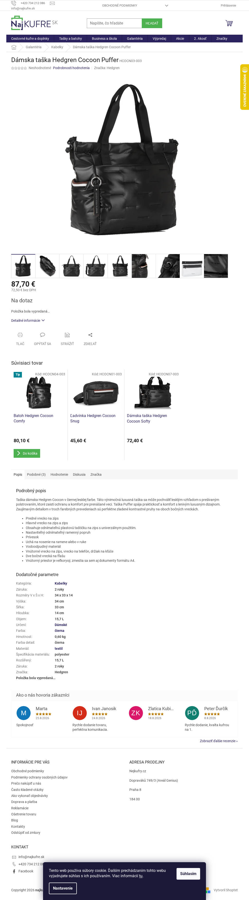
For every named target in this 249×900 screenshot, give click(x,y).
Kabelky (61, 583)
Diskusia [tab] (79, 474)
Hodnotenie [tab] (59, 474)
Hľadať (152, 23)
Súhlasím (188, 873)
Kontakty (18, 826)
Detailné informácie (25, 320)
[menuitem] (30, 38)
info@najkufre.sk (31, 857)
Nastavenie (63, 888)
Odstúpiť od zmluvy (25, 833)
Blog (14, 820)
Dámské (61, 625)
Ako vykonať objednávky (29, 796)
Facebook (25, 871)
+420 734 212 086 (32, 864)
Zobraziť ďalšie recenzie (217, 741)
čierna (59, 631)
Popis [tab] (18, 474)
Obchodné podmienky (119, 5)
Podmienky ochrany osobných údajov (39, 777)
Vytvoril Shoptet (226, 890)
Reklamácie (19, 808)
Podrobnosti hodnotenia (71, 68)
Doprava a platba (24, 802)
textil (59, 649)
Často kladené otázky (27, 790)
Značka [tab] (96, 474)
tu (140, 876)
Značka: (107, 68)
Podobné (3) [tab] (36, 474)
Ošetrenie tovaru (23, 814)
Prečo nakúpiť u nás (26, 783)
